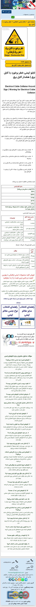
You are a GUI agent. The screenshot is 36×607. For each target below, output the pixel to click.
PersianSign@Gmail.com (16, 573)
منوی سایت (7, 12)
